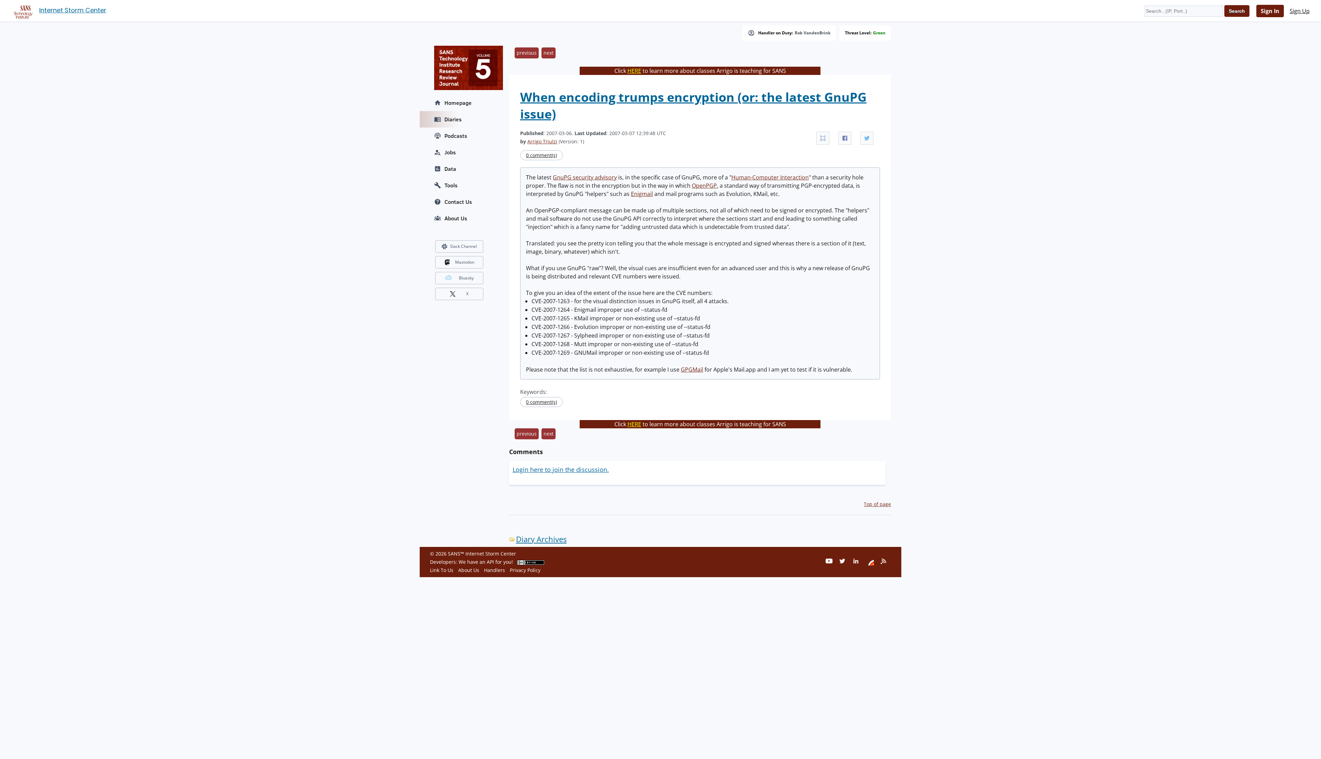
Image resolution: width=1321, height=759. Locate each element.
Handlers (494, 570)
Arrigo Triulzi (542, 141)
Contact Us (458, 202)
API (490, 562)
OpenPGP (704, 185)
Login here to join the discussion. (561, 469)
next (549, 53)
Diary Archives (541, 539)
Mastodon (464, 262)
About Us (455, 218)
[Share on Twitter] (866, 138)
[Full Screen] (822, 138)
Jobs (450, 152)
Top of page (877, 504)
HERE (634, 71)
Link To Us (441, 570)
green (879, 33)
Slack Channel (463, 246)
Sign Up (1300, 11)
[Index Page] (22, 11)
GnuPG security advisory (585, 177)
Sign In (1270, 11)
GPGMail (692, 369)
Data (450, 169)
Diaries (453, 119)
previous (527, 53)
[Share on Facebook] (844, 138)
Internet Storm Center (72, 10)
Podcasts (455, 136)
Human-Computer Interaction (770, 177)
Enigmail (642, 194)
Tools (451, 185)
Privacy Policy (525, 570)
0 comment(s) (541, 155)
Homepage (458, 103)
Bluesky (466, 278)
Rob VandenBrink (812, 33)
